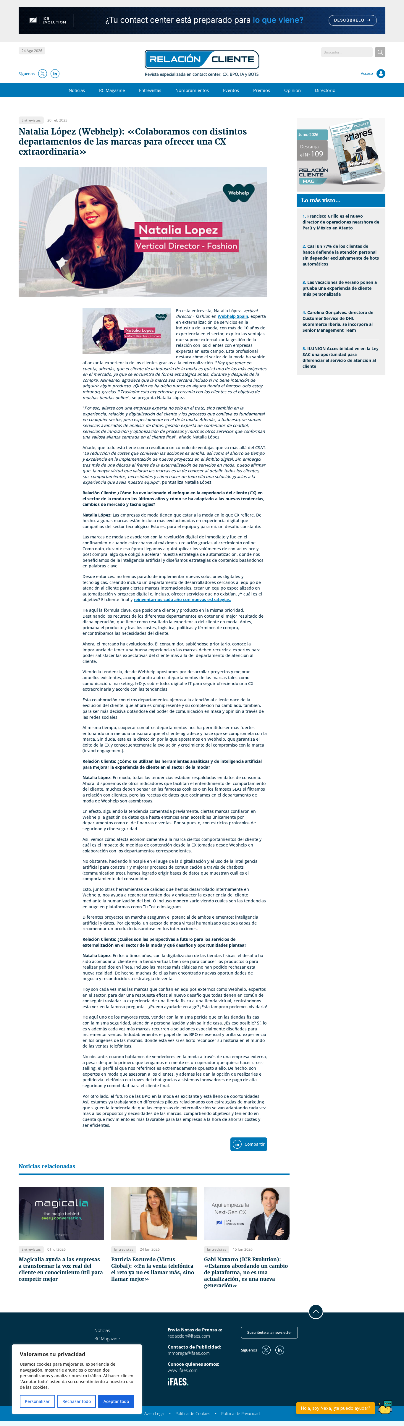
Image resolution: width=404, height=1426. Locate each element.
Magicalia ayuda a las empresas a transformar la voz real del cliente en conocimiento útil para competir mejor (61, 1269)
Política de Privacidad (240, 1413)
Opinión (292, 90)
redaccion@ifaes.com (189, 1336)
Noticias (77, 90)
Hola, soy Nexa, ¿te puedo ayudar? (335, 1408)
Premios (261, 90)
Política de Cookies (192, 1413)
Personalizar (37, 1401)
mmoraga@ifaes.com (189, 1353)
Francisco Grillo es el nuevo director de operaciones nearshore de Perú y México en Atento (341, 222)
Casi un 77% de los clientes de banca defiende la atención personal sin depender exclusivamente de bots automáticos (341, 255)
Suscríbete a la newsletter (269, 1332)
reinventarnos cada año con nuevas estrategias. (182, 599)
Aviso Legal (154, 1413)
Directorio (325, 90)
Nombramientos (192, 90)
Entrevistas (150, 90)
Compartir (255, 1144)
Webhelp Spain (233, 316)
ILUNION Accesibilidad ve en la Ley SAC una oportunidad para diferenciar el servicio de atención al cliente (341, 357)
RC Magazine (112, 90)
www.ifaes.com (183, 1370)
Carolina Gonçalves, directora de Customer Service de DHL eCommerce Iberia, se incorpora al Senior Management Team (338, 321)
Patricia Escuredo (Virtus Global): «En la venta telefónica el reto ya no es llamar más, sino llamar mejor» (152, 1269)
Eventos (231, 90)
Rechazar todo (76, 1401)
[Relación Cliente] (202, 62)
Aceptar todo (116, 1401)
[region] (77, 1379)
